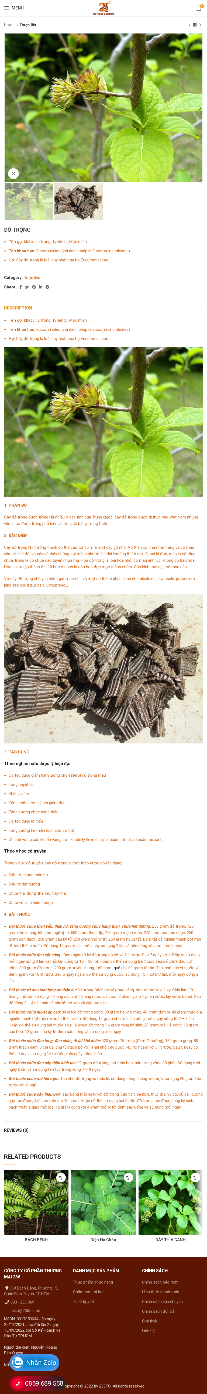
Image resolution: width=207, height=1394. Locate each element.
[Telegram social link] (47, 287)
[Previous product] (189, 25)
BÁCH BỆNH (36, 1239)
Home (10, 25)
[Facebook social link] (20, 287)
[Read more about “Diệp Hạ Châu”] (128, 1177)
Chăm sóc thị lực (88, 1291)
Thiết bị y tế (83, 1301)
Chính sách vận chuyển (162, 1301)
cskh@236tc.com (25, 1310)
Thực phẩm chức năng (93, 1282)
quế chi (120, 967)
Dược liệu (28, 25)
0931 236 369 (21, 1302)
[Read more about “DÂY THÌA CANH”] (195, 1177)
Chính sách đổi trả (158, 1311)
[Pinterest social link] (33, 287)
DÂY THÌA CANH (171, 1239)
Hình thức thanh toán (160, 1291)
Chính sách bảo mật (160, 1282)
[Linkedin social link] (40, 287)
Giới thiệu (150, 1321)
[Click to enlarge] (13, 173)
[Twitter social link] (26, 287)
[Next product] (200, 25)
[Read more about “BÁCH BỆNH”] (61, 1177)
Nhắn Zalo (41, 1362)
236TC (105, 1386)
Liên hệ (148, 1330)
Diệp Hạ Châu (103, 1239)
